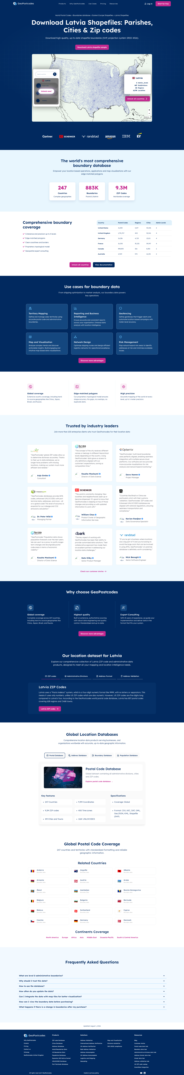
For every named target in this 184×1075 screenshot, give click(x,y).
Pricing (103, 4)
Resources (114, 4)
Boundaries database (81, 15)
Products (62, 4)
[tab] (50, 676)
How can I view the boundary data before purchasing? (46, 1002)
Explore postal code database (98, 781)
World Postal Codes (63, 15)
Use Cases (92, 4)
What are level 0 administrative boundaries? (41, 975)
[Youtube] (141, 1073)
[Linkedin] (145, 1073)
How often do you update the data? (36, 991)
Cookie (86, 1073)
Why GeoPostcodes (77, 4)
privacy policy (94, 1073)
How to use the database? (32, 986)
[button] (92, 975)
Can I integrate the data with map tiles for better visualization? (50, 996)
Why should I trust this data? (33, 981)
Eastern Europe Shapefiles (102, 15)
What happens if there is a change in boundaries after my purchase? (53, 1007)
